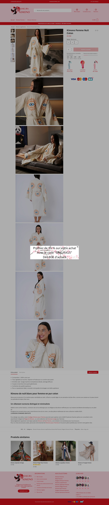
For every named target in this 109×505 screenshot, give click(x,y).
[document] (54, 252)
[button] (77, 247)
